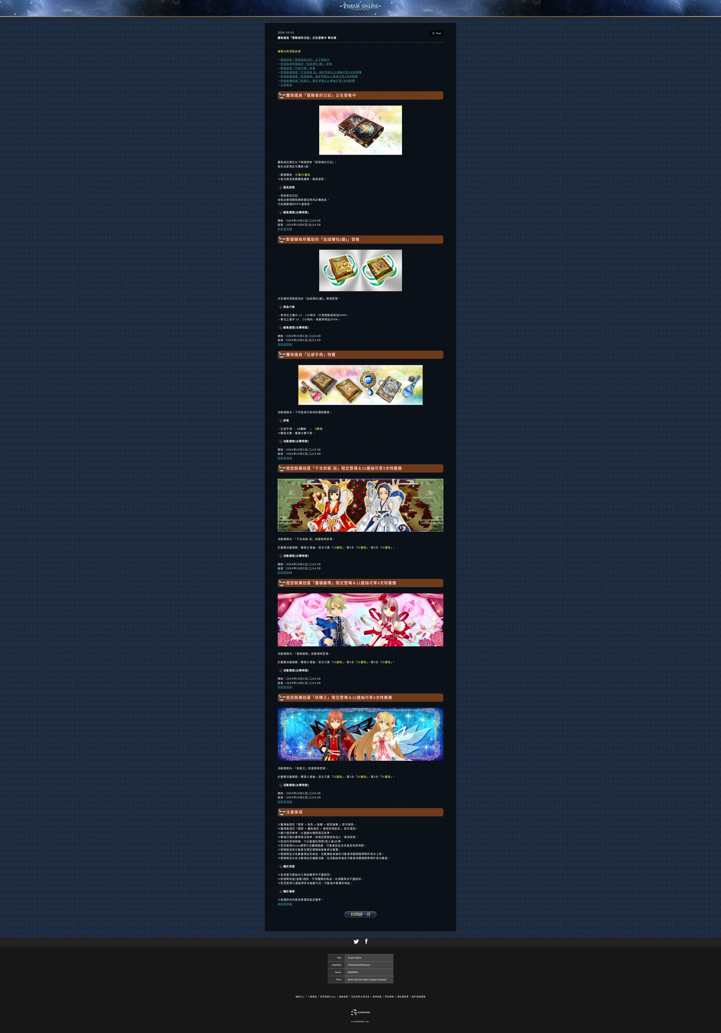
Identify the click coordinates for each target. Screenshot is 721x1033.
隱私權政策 (403, 997)
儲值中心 (300, 997)
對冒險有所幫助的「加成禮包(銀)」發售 (306, 63)
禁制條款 (389, 997)
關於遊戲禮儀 (418, 997)
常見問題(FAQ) (328, 997)
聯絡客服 (343, 997)
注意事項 (286, 84)
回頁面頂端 (285, 229)
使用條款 (377, 997)
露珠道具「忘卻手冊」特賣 (298, 68)
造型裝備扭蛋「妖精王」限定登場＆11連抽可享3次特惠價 (318, 80)
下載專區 (312, 997)
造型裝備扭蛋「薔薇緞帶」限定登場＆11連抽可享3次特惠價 (319, 76)
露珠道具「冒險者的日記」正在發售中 (305, 59)
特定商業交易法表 (360, 997)
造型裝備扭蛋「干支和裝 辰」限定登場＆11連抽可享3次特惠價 (321, 72)
